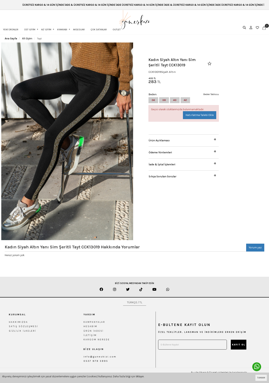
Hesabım (90, 326)
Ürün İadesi (93, 330)
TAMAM (261, 377)
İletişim (90, 335)
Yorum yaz (255, 247)
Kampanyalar (94, 322)
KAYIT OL (238, 344)
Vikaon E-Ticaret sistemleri (213, 372)
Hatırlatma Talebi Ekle (200, 115)
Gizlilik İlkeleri (22, 330)
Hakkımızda (18, 322)
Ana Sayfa (11, 38)
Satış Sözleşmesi (23, 326)
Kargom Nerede (96, 339)
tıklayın (140, 376)
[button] (183, 139)
